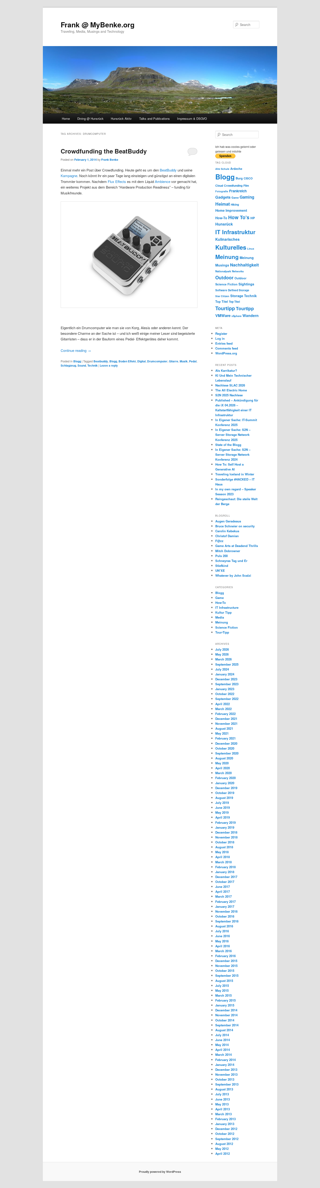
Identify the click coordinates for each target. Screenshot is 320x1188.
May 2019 (222, 812)
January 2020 (224, 783)
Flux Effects (117, 181)
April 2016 (222, 946)
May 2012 (222, 1148)
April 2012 (222, 1153)
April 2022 (222, 704)
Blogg (77, 361)
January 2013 (224, 1124)
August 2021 (224, 728)
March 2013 (223, 1114)
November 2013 (226, 1074)
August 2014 (224, 1030)
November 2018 (226, 837)
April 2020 (222, 768)
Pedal (193, 361)
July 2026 (222, 649)
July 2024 (222, 669)
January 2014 (224, 1064)
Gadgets (223, 197)
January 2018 (224, 872)
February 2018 (225, 867)
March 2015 (223, 995)
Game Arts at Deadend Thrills (236, 545)
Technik (92, 365)
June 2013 (222, 1099)
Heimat (222, 204)
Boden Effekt (127, 361)
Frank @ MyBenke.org (97, 24)
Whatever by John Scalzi (233, 575)
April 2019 (222, 817)
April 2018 (222, 857)
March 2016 (223, 951)
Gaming (247, 197)
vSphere (236, 316)
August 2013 (224, 1089)
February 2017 (225, 901)
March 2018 (223, 862)
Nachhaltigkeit (244, 265)
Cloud (219, 185)
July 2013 (222, 1094)
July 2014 (222, 1035)
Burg (239, 178)
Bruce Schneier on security (235, 526)
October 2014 (224, 1020)
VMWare (223, 315)
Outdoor (224, 277)
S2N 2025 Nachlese (229, 395)
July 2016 (222, 931)
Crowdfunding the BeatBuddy (104, 151)
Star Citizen (222, 296)
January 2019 (224, 827)
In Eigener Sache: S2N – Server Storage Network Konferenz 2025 (232, 434)
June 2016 (222, 936)
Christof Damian (227, 536)
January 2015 (224, 1005)
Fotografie (221, 191)
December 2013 (226, 1069)
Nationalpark (223, 271)
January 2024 (224, 674)
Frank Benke (109, 159)
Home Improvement (231, 210)
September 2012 (226, 1139)
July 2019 (222, 802)
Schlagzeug (68, 365)
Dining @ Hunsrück (90, 118)
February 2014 (225, 1059)
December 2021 (226, 718)
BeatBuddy (168, 170)
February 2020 (225, 778)
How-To (221, 217)
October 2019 (224, 793)
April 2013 (222, 1109)
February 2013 (225, 1119)
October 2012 (224, 1133)
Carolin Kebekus (227, 531)
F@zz (219, 541)
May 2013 (222, 1104)
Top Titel (221, 301)
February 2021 (225, 738)
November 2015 (226, 965)
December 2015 (226, 960)
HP (252, 218)
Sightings (246, 284)
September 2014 (226, 1025)
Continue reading (76, 350)
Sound (82, 365)
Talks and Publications (154, 118)
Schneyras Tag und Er (231, 560)
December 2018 (226, 832)
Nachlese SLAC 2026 (230, 385)
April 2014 (222, 1049)
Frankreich (238, 190)
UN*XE (220, 570)
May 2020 (222, 763)
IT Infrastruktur (235, 232)
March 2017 (223, 896)
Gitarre (173, 361)
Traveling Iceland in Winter (234, 474)
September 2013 (226, 1084)
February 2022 (225, 713)
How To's (238, 217)
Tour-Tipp (222, 632)
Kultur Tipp (223, 612)
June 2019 (222, 807)
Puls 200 (221, 556)
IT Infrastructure (226, 607)
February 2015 (225, 1000)
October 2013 (224, 1079)
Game (235, 197)
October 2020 (224, 748)
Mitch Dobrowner (227, 551)
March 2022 (223, 709)
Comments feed (226, 348)
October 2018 (224, 842)
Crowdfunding (233, 185)
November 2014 (226, 1015)
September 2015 (226, 975)
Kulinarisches (227, 239)
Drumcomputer (157, 361)
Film (246, 185)
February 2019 (225, 822)
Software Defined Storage (232, 290)
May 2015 (222, 990)
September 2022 (226, 698)
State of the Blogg (228, 444)
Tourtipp (225, 308)
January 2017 (224, 906)
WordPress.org (226, 353)
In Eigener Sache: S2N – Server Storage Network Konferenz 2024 (232, 454)
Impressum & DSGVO (192, 118)
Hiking (235, 205)
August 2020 (224, 758)
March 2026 (223, 659)
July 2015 (222, 985)
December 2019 (226, 788)
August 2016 (224, 926)
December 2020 (226, 743)
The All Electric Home (231, 390)
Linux (250, 248)
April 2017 (222, 891)
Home (66, 118)
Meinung (227, 257)
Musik (184, 361)
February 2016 (225, 956)
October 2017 (224, 881)
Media (219, 617)
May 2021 (222, 733)
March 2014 (223, 1054)
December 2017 (226, 877)
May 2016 (222, 941)
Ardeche (236, 169)
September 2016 (226, 921)
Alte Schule (222, 169)
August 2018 (224, 847)
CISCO (248, 178)
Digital (141, 361)
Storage (236, 295)
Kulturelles (230, 247)
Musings (222, 265)
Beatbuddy (100, 361)
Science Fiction (226, 284)
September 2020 (226, 753)
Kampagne (69, 175)
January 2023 (224, 689)
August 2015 (224, 980)
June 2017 (222, 886)
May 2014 (222, 1044)
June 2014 (222, 1040)
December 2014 (226, 1010)
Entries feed (224, 343)
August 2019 (224, 797)
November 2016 (226, 911)
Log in (220, 338)
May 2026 (222, 654)
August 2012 (224, 1143)
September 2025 (226, 664)
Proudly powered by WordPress (160, 1172)
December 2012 (226, 1128)
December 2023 (226, 679)
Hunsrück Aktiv (121, 118)
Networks (238, 271)
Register (221, 333)
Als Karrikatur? (226, 370)
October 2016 (224, 916)
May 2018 (222, 852)
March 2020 (223, 773)
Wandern (250, 315)
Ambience (163, 181)
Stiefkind (221, 565)
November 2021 (226, 723)
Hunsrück (224, 224)
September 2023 (226, 684)
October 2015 (224, 970)
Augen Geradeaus (228, 521)
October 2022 (224, 694)
